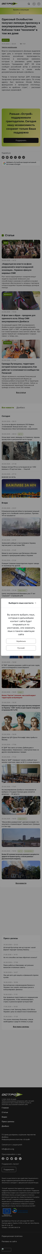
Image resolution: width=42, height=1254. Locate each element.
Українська (21, 641)
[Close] (35, 603)
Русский (21, 648)
